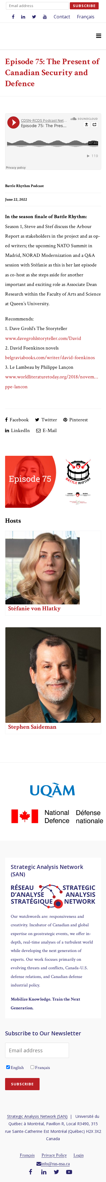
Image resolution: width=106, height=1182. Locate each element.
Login (78, 1155)
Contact (62, 16)
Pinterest (78, 420)
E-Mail (49, 430)
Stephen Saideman (32, 727)
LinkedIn (20, 430)
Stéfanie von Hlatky (34, 608)
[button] (98, 36)
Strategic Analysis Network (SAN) (37, 1116)
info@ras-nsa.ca (55, 1163)
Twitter (48, 420)
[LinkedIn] (43, 1172)
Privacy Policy (54, 1155)
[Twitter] (56, 1172)
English (17, 1068)
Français (85, 16)
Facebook (18, 420)
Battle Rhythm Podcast (24, 185)
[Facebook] (30, 1172)
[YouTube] (69, 1172)
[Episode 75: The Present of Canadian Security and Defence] (53, 482)
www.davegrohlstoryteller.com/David (43, 338)
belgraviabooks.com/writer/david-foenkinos (50, 357)
